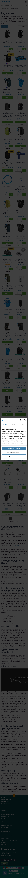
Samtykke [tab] (5, 424)
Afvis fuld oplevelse (14, 456)
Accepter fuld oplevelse (14, 448)
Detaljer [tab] (14, 424)
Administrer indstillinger (13, 452)
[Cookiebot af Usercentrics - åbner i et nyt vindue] (20, 420)
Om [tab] (23, 424)
